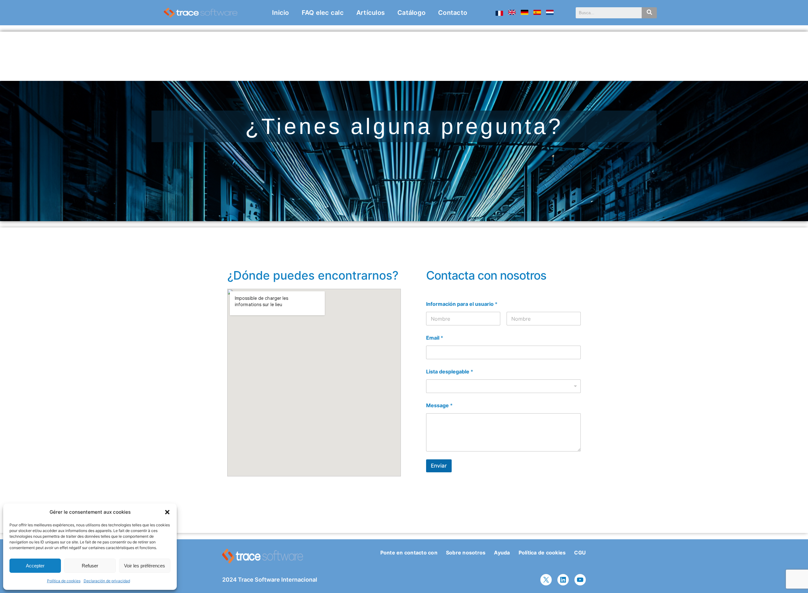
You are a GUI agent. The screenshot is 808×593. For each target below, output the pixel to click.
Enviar (439, 466)
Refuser (90, 565)
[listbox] (503, 386)
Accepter (35, 565)
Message (439, 405)
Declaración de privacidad (107, 580)
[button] (167, 512)
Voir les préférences (144, 565)
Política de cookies (63, 580)
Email (434, 338)
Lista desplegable (449, 372)
